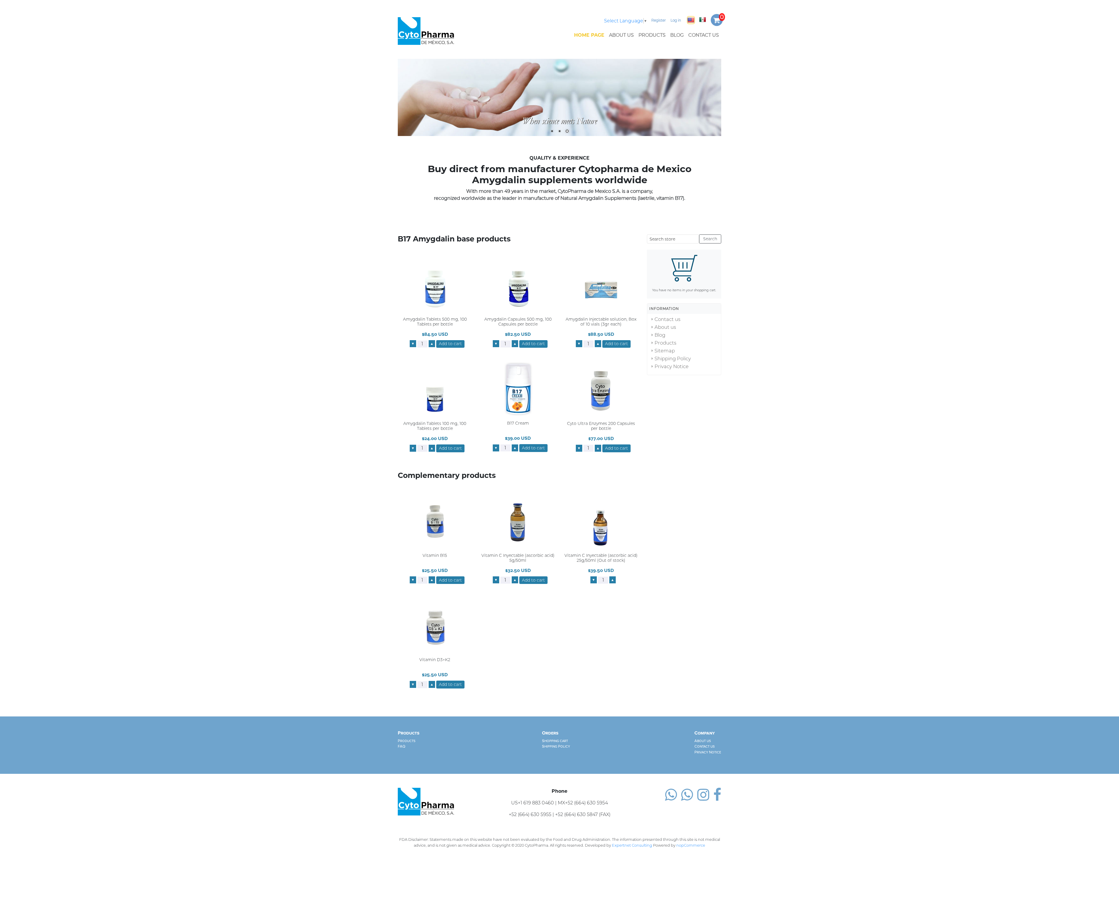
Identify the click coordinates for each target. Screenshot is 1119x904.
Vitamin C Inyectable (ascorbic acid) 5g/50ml (518, 558)
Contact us (703, 35)
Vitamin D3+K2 (434, 660)
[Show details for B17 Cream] (518, 389)
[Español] (702, 19)
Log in (676, 20)
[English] (691, 20)
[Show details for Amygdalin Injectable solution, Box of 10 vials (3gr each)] (601, 284)
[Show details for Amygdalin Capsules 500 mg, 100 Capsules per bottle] (518, 284)
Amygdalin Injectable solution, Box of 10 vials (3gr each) (601, 322)
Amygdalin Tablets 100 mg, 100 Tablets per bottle (434, 426)
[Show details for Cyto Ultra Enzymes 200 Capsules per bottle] (601, 389)
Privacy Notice (671, 366)
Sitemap (664, 351)
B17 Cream (518, 423)
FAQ (401, 746)
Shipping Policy (672, 358)
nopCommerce (690, 845)
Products (652, 35)
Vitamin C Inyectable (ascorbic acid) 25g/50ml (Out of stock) (601, 558)
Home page (589, 35)
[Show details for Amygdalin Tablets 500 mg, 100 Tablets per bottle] (434, 284)
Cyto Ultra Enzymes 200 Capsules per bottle (601, 426)
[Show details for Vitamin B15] (434, 521)
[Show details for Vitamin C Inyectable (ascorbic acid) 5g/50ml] (518, 521)
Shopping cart (555, 741)
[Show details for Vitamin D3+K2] (434, 625)
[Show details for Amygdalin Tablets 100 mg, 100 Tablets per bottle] (434, 389)
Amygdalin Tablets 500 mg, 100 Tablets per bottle (435, 322)
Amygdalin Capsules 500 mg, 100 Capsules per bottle (518, 322)
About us (621, 35)
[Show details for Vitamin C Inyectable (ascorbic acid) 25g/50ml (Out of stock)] (601, 521)
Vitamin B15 (435, 555)
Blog (677, 35)
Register (658, 20)
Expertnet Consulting (632, 845)
